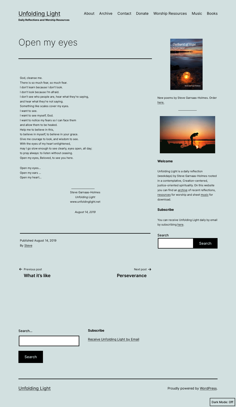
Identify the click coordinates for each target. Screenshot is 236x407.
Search (163, 235)
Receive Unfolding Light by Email (113, 339)
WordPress (208, 388)
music (205, 194)
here (180, 224)
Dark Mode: (220, 402)
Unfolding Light (39, 13)
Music (197, 13)
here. (160, 102)
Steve (28, 245)
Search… (25, 331)
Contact (124, 13)
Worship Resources (170, 13)
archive (183, 190)
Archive (105, 13)
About (89, 13)
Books (212, 13)
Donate (142, 13)
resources (164, 194)
